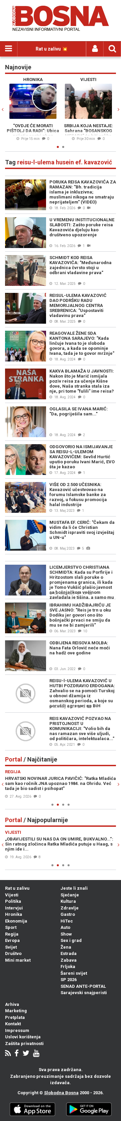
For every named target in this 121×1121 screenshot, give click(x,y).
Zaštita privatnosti (24, 1043)
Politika (13, 901)
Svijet (11, 947)
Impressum (17, 1030)
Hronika (13, 914)
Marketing (16, 1010)
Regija (11, 934)
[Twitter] (26, 1054)
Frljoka (68, 966)
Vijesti (11, 894)
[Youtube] (36, 1054)
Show (66, 934)
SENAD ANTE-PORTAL (83, 986)
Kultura (68, 901)
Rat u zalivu (17, 888)
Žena (66, 947)
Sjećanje (70, 894)
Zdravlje (70, 907)
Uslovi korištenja (23, 1036)
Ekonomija (16, 921)
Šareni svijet (74, 973)
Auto (65, 927)
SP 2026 (69, 979)
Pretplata (15, 1017)
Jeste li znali (74, 888)
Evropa (12, 940)
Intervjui (14, 907)
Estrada (69, 953)
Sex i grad (71, 940)
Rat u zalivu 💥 (52, 49)
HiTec (67, 921)
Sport (10, 927)
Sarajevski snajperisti (84, 992)
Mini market (18, 960)
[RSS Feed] (8, 1054)
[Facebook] (16, 1054)
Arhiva (12, 1004)
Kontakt (13, 1023)
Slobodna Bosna (61, 1092)
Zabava (69, 960)
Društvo (13, 953)
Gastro (68, 914)
